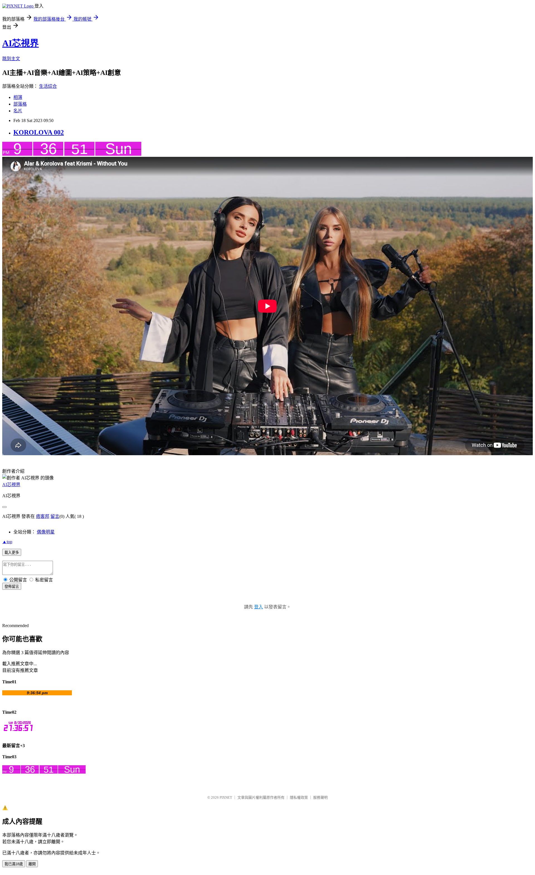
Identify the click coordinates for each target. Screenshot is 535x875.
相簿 (17, 97)
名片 (17, 110)
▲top (7, 541)
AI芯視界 (20, 43)
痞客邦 (42, 516)
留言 (54, 516)
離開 (32, 864)
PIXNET (226, 797)
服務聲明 (320, 797)
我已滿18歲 (13, 864)
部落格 (20, 104)
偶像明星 (46, 532)
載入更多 (11, 552)
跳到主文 (11, 58)
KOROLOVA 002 (38, 132)
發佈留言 (11, 586)
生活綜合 (48, 86)
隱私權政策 (299, 797)
